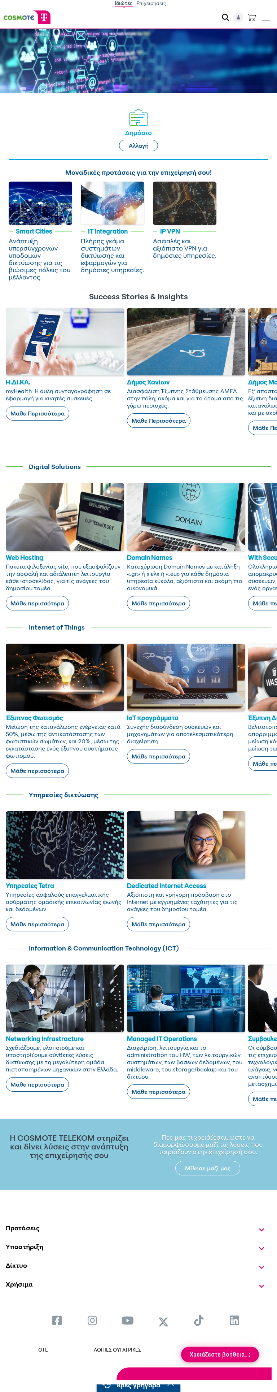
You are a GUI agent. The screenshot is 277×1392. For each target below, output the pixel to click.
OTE (43, 1350)
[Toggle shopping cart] (252, 17)
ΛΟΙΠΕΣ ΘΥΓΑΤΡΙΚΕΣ (117, 1350)
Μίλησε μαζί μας (208, 1168)
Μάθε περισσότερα (37, 603)
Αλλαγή (139, 145)
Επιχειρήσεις (151, 3)
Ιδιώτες (124, 3)
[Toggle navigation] (266, 16)
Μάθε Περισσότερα (37, 413)
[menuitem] (57, 1320)
